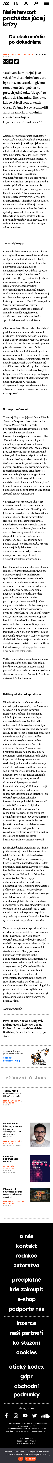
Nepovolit (30, 1459)
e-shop (27, 1299)
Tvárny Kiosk (10, 1091)
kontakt (26, 1246)
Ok (21, 1459)
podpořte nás (26, 1309)
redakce (26, 1256)
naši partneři (26, 1333)
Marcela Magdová (13, 1202)
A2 (6, 3)
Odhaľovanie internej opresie (12, 1125)
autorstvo (26, 1265)
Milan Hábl (9, 1166)
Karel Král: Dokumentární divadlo (11, 1159)
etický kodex (26, 1367)
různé (18, 1145)
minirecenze (9, 1172)
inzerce (26, 1323)
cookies (26, 1352)
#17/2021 (8, 1103)
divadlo (7, 57)
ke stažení (26, 1343)
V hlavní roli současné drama (12, 1190)
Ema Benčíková (11, 55)
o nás (26, 1236)
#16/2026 (9, 1168)
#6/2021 (28, 55)
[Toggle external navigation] (46, 3)
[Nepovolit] (49, 1455)
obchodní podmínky (27, 1390)
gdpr (26, 1376)
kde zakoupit (26, 1289)
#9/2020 (8, 1143)
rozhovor (8, 1145)
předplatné (26, 1280)
